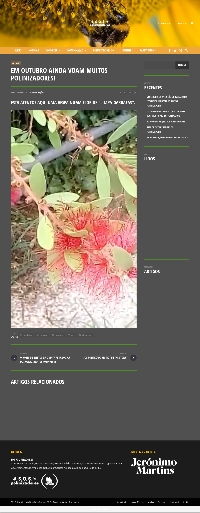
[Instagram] (175, 50)
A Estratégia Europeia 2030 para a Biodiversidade (176, 243)
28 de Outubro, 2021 (19, 92)
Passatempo (147, 50)
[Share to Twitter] (125, 92)
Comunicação (75, 50)
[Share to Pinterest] (135, 92)
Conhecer (51, 50)
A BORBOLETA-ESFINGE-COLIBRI (174, 196)
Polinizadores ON (103, 50)
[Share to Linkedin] (130, 92)
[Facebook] (169, 50)
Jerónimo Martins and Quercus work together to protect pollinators (73, 424)
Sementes (126, 50)
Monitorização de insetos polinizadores (167, 137)
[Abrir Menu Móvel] (192, 23)
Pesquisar (182, 65)
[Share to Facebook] (120, 92)
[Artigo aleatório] (180, 50)
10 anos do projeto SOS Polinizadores (111, 422)
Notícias (34, 50)
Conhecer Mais (61, 417)
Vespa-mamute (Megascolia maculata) (174, 175)
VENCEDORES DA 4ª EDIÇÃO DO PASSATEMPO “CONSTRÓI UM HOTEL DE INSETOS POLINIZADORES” (30, 424)
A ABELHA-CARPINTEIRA (172, 219)
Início (18, 50)
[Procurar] (186, 50)
